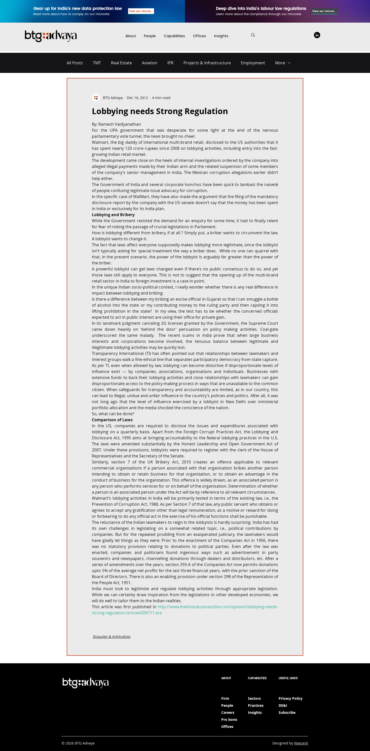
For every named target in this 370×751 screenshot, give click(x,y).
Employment (253, 63)
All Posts (75, 63)
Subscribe (287, 712)
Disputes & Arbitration (112, 636)
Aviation (149, 63)
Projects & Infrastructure (207, 63)
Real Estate (121, 63)
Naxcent (301, 743)
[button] (174, 36)
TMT (97, 63)
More (280, 63)
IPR (170, 63)
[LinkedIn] (317, 35)
